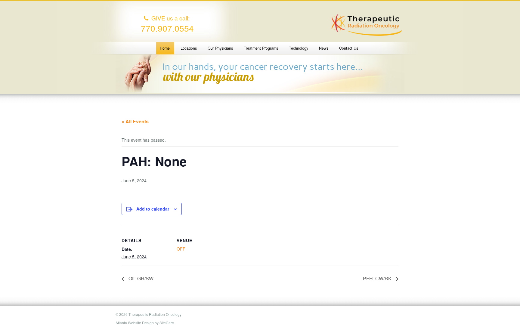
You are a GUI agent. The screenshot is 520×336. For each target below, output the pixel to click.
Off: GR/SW (140, 278)
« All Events (135, 121)
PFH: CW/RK (378, 278)
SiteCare (166, 322)
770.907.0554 (167, 28)
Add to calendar (152, 209)
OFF (181, 249)
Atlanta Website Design (135, 322)
